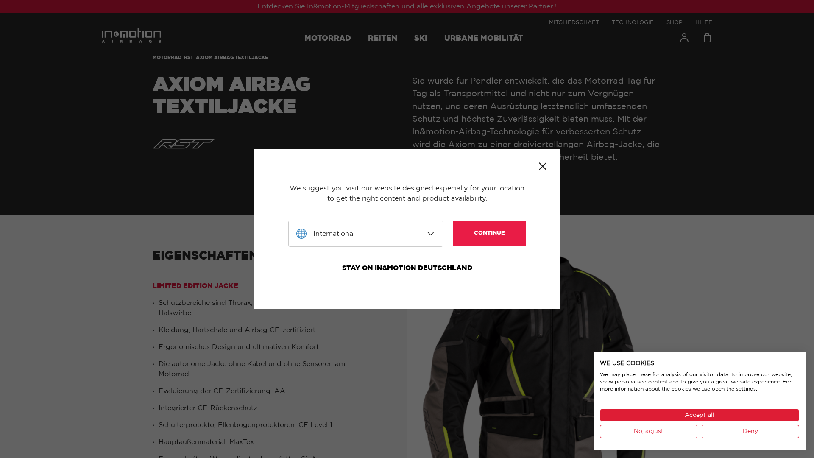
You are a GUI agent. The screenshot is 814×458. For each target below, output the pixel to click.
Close (542, 166)
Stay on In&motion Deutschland (407, 268)
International (334, 233)
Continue (489, 233)
